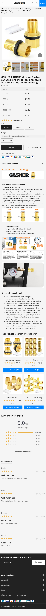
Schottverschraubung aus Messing (21, 9)
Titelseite (4, 9)
